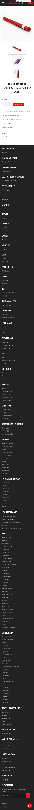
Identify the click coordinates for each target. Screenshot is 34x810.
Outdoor (4, 376)
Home (4, 486)
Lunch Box (5, 492)
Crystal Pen (5, 652)
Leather (4, 227)
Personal (5, 199)
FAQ (3, 764)
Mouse (4, 461)
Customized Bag (7, 558)
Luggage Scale (6, 718)
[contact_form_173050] (29, 805)
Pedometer (5, 467)
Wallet (4, 624)
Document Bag (7, 561)
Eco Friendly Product (8, 655)
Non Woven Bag (7, 594)
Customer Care (7, 761)
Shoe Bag (5, 603)
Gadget (4, 449)
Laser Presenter (7, 452)
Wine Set (5, 249)
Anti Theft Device (7, 443)
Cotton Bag (5, 555)
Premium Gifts (6, 746)
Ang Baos (5, 262)
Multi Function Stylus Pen (10, 682)
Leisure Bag (5, 582)
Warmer (4, 507)
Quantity (4, 99)
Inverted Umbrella (8, 317)
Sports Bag (5, 606)
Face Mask (5, 327)
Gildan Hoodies (7, 391)
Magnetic (5, 673)
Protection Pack (7, 416)
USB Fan (4, 379)
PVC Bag (4, 600)
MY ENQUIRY (30, 3)
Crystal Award (6, 171)
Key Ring (5, 664)
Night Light (5, 464)
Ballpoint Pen (6, 637)
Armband (5, 540)
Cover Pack (5, 413)
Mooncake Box (6, 733)
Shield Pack (5, 419)
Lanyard (4, 670)
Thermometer (6, 305)
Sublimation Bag (7, 609)
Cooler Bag (5, 552)
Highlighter (6, 661)
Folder (4, 658)
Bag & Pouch (6, 543)
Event (4, 259)
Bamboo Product (7, 640)
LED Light (5, 458)
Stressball (5, 700)
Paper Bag (5, 597)
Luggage (4, 585)
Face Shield (5, 271)
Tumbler (4, 363)
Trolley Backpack (7, 618)
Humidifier (5, 489)
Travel (4, 615)
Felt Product (6, 190)
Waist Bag (5, 621)
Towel (4, 218)
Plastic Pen (5, 691)
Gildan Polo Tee (7, 397)
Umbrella (5, 314)
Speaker (4, 209)
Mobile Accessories (8, 519)
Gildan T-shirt (6, 400)
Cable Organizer (7, 546)
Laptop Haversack (8, 576)
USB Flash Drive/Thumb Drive (11, 528)
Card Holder (6, 649)
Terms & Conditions (8, 767)
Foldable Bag (6, 567)
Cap (3, 373)
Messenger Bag (7, 588)
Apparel (4, 388)
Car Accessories (7, 446)
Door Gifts (5, 749)
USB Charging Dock (8, 434)
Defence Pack (6, 410)
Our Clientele (6, 770)
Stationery (5, 230)
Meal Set (4, 495)
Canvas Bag (5, 549)
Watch (4, 240)
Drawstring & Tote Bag (9, 564)
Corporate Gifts (7, 743)
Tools (4, 504)
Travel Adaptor (7, 724)
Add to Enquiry (18, 104)
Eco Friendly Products (9, 181)
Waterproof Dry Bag (8, 627)
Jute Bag (5, 570)
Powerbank (5, 342)
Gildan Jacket (6, 394)
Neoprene (5, 591)
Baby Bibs (5, 152)
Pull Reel (5, 703)
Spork (4, 501)
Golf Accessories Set (8, 360)
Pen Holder (5, 688)
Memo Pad (5, 676)
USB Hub (4, 473)
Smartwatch (6, 470)
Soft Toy (4, 296)
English (20, 1)
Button (4, 643)
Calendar (5, 646)
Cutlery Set (5, 483)
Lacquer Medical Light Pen (10, 667)
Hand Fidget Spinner (8, 293)
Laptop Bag (5, 573)
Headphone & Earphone (9, 516)
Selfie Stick (5, 431)
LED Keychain (6, 455)
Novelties (5, 283)
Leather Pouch (6, 579)
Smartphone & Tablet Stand (11, 522)
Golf (3, 357)
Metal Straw (6, 498)
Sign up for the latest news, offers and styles (14, 790)
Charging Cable (7, 162)
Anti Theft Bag (6, 537)
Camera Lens (6, 428)
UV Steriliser (6, 333)
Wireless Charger (7, 345)
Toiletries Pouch (7, 612)
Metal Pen (5, 679)
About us (5, 758)
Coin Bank (5, 280)
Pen (3, 685)
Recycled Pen (6, 694)
